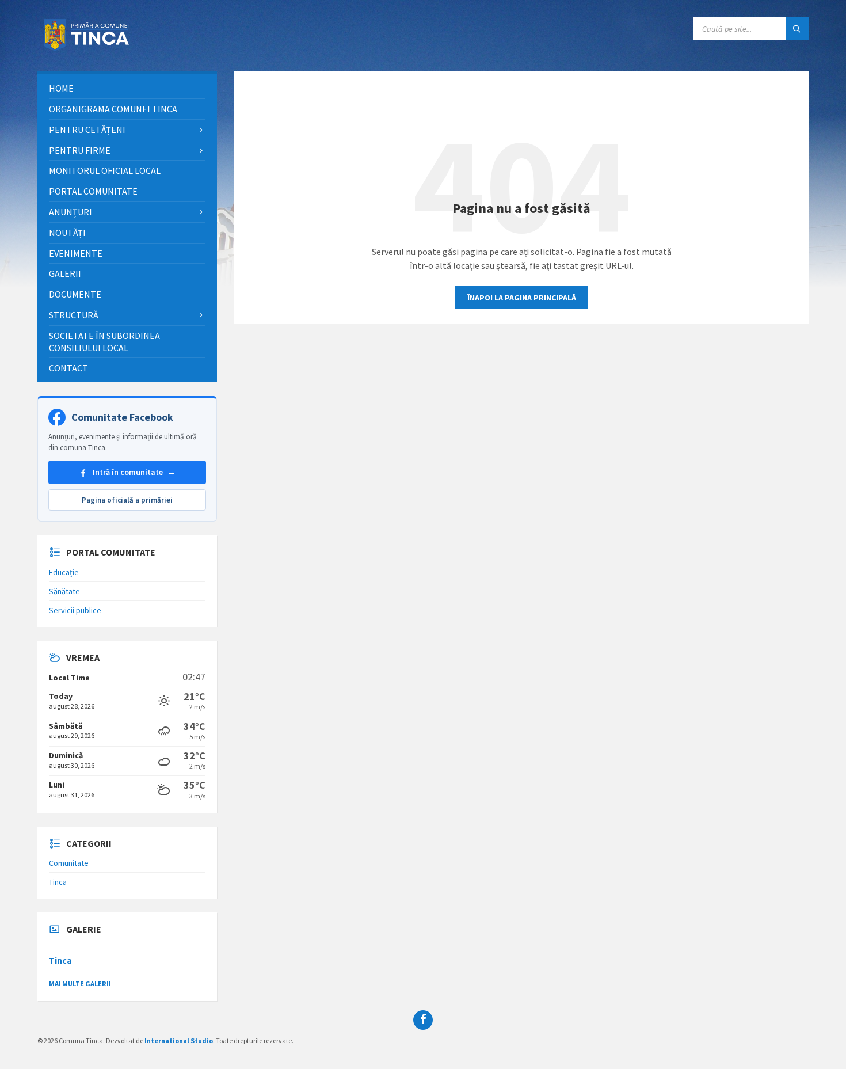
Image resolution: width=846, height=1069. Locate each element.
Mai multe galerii (80, 983)
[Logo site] (89, 49)
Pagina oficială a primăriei (127, 500)
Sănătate (64, 591)
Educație (64, 572)
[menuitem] (127, 88)
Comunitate (69, 863)
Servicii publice (75, 610)
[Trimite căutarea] (797, 28)
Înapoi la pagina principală (521, 297)
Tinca (58, 882)
